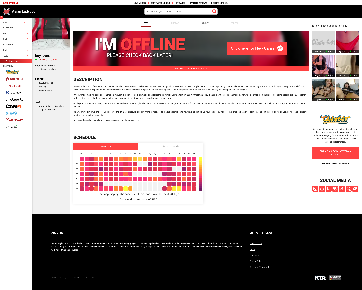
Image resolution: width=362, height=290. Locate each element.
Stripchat (222, 243)
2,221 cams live (10, 3)
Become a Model (219, 3)
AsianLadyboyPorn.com (62, 243)
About (205, 23)
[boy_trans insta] (315, 189)
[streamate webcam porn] (16, 92)
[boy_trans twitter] (349, 189)
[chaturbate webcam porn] (16, 72)
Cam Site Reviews (198, 3)
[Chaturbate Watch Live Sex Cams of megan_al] (323, 66)
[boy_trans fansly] (335, 189)
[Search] (214, 11)
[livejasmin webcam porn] (16, 85)
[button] (105, 146)
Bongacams (74, 246)
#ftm (41, 106)
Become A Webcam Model (261, 267)
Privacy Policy (256, 261)
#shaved (52, 109)
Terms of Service (257, 255)
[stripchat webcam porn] (16, 79)
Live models (140, 3)
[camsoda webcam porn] (16, 113)
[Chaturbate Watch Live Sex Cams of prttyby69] (323, 90)
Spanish (44, 69)
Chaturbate (212, 243)
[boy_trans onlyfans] (355, 189)
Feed (146, 23)
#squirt (42, 109)
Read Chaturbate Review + (335, 163)
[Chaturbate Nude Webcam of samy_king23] (347, 66)
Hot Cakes (180, 3)
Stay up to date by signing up (191, 68)
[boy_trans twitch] (329, 189)
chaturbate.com (131, 120)
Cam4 (54, 246)
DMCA (252, 249)
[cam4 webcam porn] (16, 106)
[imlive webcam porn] (16, 126)
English (52, 69)
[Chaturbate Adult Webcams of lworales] (347, 90)
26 (45, 86)
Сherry (61, 246)
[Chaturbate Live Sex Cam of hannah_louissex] (323, 42)
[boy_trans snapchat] (322, 189)
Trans (49, 90)
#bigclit (49, 106)
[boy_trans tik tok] (342, 189)
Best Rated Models (160, 3)
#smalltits (59, 106)
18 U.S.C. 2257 (256, 243)
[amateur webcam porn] (16, 99)
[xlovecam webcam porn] (16, 119)
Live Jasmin (233, 243)
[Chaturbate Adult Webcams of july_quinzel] (347, 42)
